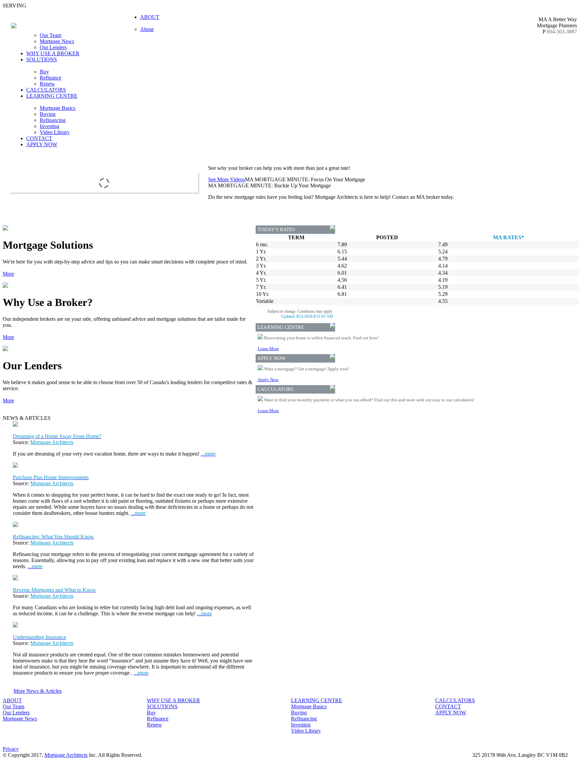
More (8, 274)
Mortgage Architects (51, 442)
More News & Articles (37, 691)
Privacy (11, 749)
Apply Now (268, 379)
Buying (48, 114)
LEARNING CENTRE (316, 700)
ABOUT (12, 700)
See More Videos (226, 179)
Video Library (55, 132)
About (147, 29)
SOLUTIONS (162, 706)
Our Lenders (53, 47)
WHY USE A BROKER (52, 53)
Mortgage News (57, 41)
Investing (49, 126)
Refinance (50, 78)
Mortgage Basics (57, 108)
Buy (44, 71)
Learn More (268, 348)
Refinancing (53, 120)
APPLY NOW (41, 144)
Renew (47, 84)
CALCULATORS (46, 90)
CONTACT (39, 138)
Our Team (50, 35)
